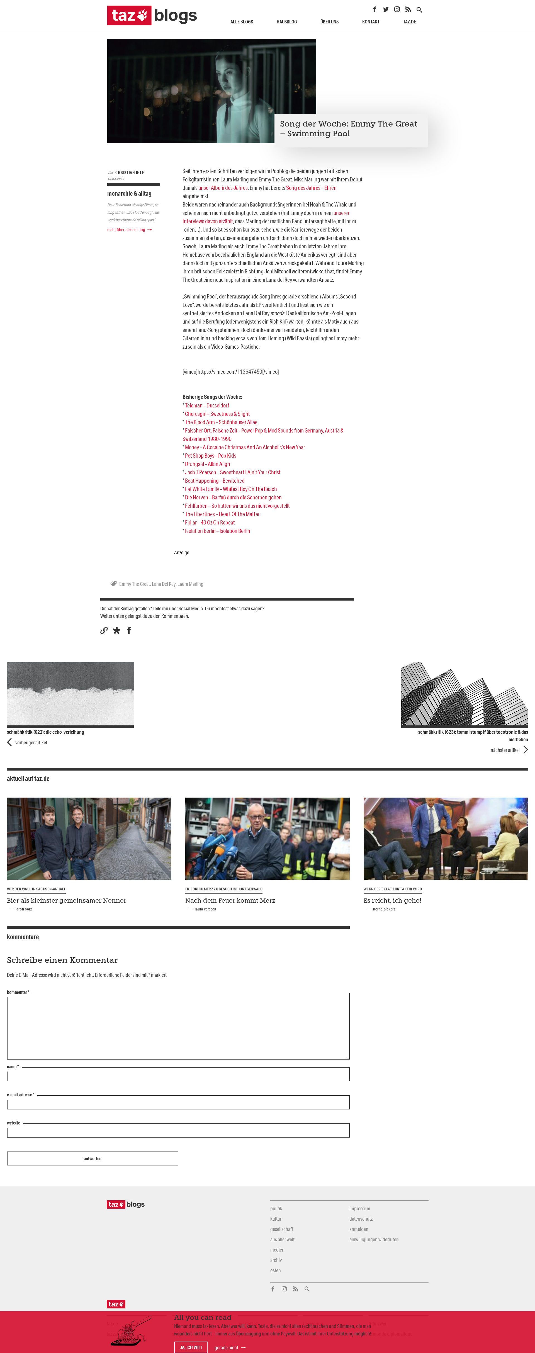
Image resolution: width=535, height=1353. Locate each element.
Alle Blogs (241, 22)
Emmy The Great (134, 584)
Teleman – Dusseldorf (207, 405)
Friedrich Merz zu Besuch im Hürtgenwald (223, 889)
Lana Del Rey (164, 584)
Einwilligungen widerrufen (374, 1239)
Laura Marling (190, 584)
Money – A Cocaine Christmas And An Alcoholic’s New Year (245, 447)
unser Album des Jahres (223, 187)
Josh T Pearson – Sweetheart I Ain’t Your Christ (233, 472)
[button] (116, 630)
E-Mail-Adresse (21, 1094)
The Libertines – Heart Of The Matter (222, 514)
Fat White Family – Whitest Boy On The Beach (231, 488)
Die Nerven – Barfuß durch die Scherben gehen (233, 497)
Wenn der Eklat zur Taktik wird (393, 889)
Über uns (329, 22)
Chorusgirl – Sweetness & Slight (217, 413)
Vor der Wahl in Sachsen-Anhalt (36, 889)
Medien (277, 1250)
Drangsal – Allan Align (207, 463)
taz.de (409, 22)
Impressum (359, 1208)
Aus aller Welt (282, 1239)
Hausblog (287, 22)
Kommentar (18, 992)
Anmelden (358, 1229)
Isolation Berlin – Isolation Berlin (217, 530)
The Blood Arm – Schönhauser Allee (221, 422)
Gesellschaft (281, 1229)
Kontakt (371, 22)
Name (13, 1066)
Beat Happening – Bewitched (215, 480)
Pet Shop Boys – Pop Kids (210, 455)
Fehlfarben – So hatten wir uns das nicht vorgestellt (237, 505)
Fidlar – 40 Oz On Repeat (210, 522)
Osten (275, 1270)
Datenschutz (361, 1219)
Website (13, 1123)
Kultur (275, 1219)
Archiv (276, 1260)
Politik (276, 1208)
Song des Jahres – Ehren (311, 187)
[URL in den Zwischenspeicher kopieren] (104, 630)
